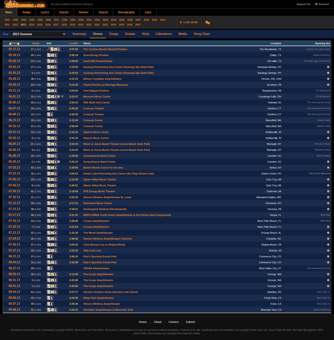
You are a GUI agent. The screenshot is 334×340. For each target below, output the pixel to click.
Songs (26, 12)
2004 (113, 19)
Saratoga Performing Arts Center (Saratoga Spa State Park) (118, 67)
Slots (145, 34)
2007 (138, 19)
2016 (48, 24)
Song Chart (202, 34)
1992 (15, 19)
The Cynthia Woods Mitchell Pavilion (105, 49)
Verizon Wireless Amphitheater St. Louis (107, 197)
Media (183, 34)
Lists (148, 12)
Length (73, 43)
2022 (97, 24)
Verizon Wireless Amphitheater (101, 303)
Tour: (6, 34)
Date (14, 43)
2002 (97, 19)
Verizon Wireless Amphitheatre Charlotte (107, 238)
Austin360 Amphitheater (97, 61)
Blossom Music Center (96, 96)
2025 (121, 24)
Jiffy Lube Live (92, 250)
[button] (328, 67)
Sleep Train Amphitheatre (98, 298)
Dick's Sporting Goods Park (100, 256)
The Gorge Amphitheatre (98, 274)
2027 (138, 24)
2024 (113, 24)
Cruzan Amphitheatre (96, 221)
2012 (15, 24)
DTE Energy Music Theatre (99, 191)
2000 (81, 19)
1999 (72, 19)
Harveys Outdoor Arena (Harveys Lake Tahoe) (110, 292)
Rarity (35, 43)
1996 (48, 19)
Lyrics (45, 12)
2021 (89, 24)
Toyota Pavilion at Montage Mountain (105, 84)
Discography (126, 12)
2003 (105, 19)
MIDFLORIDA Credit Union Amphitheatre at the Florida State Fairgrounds (127, 215)
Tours (8, 12)
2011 (7, 24)
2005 (122, 19)
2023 (105, 24)
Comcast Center (93, 120)
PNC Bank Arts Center (96, 102)
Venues (83, 12)
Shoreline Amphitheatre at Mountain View (108, 309)
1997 (56, 19)
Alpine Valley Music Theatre (99, 179)
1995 (40, 19)
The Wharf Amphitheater (98, 232)
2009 (154, 19)
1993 (23, 19)
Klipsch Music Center (96, 132)
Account (324, 4)
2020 (80, 24)
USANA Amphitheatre (96, 268)
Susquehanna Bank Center (99, 155)
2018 (64, 24)
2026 (129, 24)
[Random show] (208, 22)
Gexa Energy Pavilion (96, 55)
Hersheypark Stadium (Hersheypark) (105, 209)
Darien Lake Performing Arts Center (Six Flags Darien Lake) (118, 173)
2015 (39, 24)
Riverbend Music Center (97, 203)
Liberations (164, 34)
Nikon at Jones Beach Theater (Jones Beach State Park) (116, 144)
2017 (56, 24)
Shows (97, 34)
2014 (31, 24)
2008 (146, 19)
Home (143, 322)
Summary (79, 34)
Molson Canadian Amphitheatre (102, 78)
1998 (64, 19)
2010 (162, 19)
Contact (174, 322)
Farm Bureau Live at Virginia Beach (104, 244)
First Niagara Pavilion (96, 90)
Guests (64, 12)
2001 (89, 19)
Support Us (303, 4)
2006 (130, 19)
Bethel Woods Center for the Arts (103, 167)
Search (103, 12)
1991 (7, 19)
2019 (72, 24)
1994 (32, 19)
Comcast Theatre (93, 108)
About (158, 322)
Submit (190, 322)
